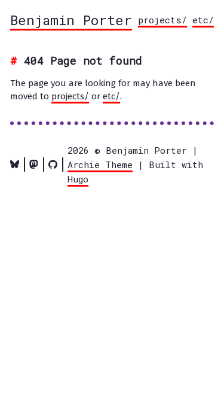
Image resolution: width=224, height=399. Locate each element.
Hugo (77, 179)
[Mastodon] (33, 164)
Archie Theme (100, 164)
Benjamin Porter (71, 20)
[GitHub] (52, 164)
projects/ (162, 20)
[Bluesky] (14, 164)
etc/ (203, 20)
